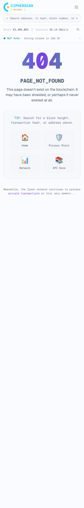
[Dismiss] (79, 38)
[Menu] (76, 7)
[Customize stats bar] (77, 29)
